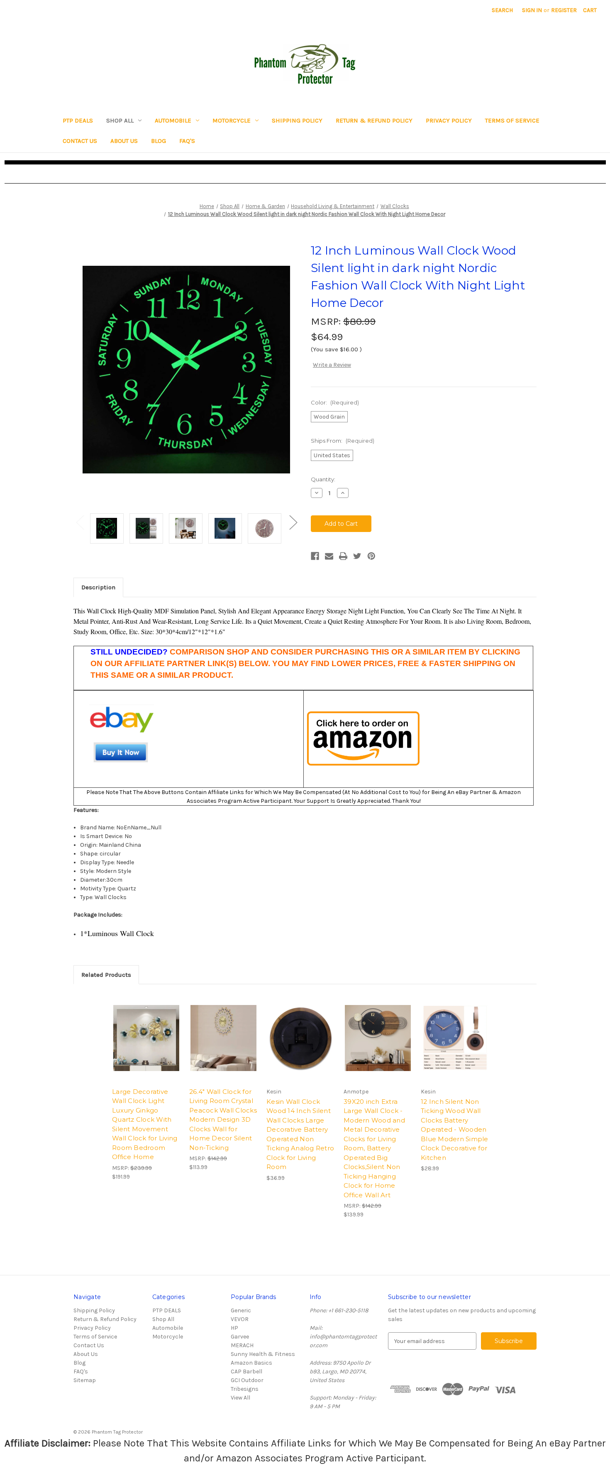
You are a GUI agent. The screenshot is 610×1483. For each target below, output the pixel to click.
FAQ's (187, 141)
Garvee (240, 1336)
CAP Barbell (246, 1371)
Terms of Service (512, 120)
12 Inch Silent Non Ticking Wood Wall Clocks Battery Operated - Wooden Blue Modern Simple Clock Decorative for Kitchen (454, 1130)
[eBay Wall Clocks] (122, 738)
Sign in (532, 10)
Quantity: (323, 479)
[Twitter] (357, 556)
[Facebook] (315, 556)
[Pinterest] (371, 556)
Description (98, 587)
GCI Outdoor (247, 1380)
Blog (158, 141)
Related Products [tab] (106, 974)
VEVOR (240, 1319)
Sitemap (84, 1380)
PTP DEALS (78, 120)
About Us (124, 141)
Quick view (146, 1037)
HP (234, 1327)
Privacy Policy (449, 120)
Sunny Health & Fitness (263, 1354)
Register (564, 10)
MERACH (242, 1345)
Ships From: (342, 440)
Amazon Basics (251, 1362)
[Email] (329, 556)
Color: (335, 402)
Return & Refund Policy (374, 120)
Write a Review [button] (332, 364)
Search (502, 10)
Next (293, 522)
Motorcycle (231, 120)
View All (240, 1397)
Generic (241, 1310)
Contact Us (80, 141)
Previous (79, 522)
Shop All (120, 120)
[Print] (343, 556)
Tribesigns (245, 1388)
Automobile (173, 120)
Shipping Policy (297, 120)
